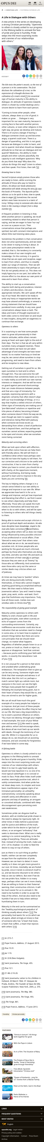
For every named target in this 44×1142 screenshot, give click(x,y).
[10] (10, 659)
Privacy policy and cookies (12, 1133)
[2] (38, 167)
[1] (26, 96)
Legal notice (17, 1129)
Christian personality (18, 1014)
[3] (36, 188)
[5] (10, 209)
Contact (24, 1136)
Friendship (6, 1014)
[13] (15, 926)
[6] (26, 478)
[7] (25, 529)
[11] (20, 723)
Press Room (33, 1136)
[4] (15, 197)
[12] (31, 912)
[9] (29, 603)
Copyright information (10, 1136)
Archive (4, 1139)
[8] (27, 557)
